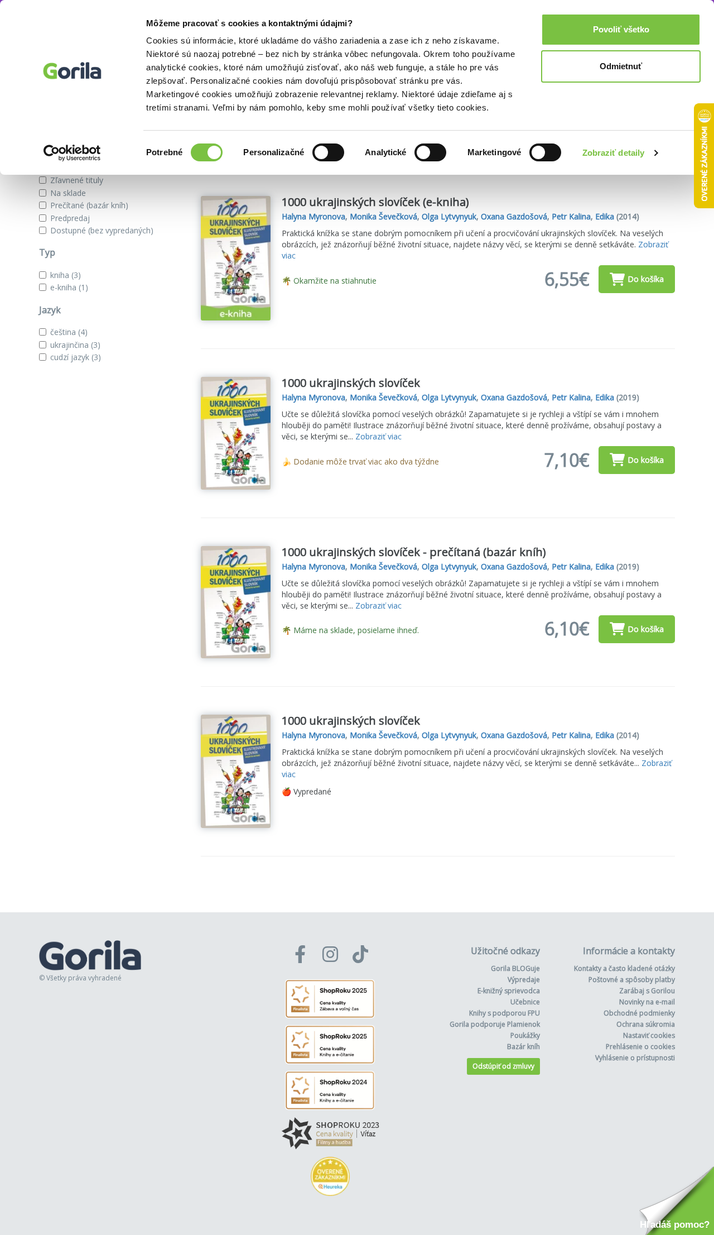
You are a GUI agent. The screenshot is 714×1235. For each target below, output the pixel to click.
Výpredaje (524, 979)
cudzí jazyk (75, 357)
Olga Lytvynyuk (449, 216)
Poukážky (525, 1035)
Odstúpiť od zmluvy (503, 1066)
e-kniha (69, 287)
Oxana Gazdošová (514, 216)
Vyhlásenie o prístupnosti (635, 1057)
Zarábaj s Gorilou (647, 990)
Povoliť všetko (621, 29)
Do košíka (646, 279)
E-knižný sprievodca (508, 990)
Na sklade (68, 193)
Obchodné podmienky (639, 1013)
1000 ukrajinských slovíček (351, 382)
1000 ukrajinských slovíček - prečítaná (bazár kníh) (414, 551)
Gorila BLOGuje (515, 968)
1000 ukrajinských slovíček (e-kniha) (375, 201)
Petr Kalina (571, 216)
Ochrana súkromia (645, 1024)
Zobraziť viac (378, 436)
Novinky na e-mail (647, 1002)
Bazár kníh (523, 1046)
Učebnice (525, 1002)
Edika (604, 216)
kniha (65, 275)
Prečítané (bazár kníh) (89, 205)
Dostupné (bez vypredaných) (101, 230)
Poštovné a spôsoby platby (631, 979)
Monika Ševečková (383, 216)
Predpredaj (70, 218)
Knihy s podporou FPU (504, 1013)
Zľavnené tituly (76, 180)
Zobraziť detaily (613, 152)
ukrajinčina (75, 344)
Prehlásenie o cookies (640, 1046)
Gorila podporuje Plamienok (495, 1024)
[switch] (328, 152)
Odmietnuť (621, 66)
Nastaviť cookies (649, 1035)
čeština (69, 332)
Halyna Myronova (313, 216)
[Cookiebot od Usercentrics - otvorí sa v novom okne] (72, 153)
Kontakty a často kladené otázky (624, 968)
